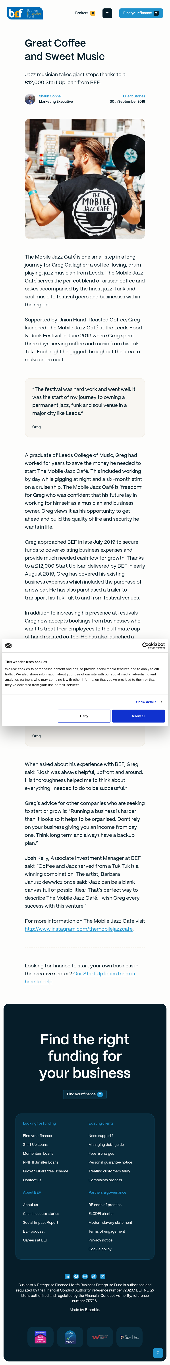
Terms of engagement (107, 1231)
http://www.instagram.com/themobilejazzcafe (79, 929)
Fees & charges (101, 1153)
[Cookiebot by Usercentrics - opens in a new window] (145, 645)
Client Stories (134, 96)
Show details (146, 702)
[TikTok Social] (94, 1276)
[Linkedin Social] (67, 1276)
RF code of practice (105, 1205)
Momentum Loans (38, 1153)
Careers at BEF (35, 1240)
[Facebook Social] (76, 1276)
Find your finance (137, 13)
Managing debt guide (106, 1145)
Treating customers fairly (109, 1171)
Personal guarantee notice (110, 1162)
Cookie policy (100, 1249)
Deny (84, 716)
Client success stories (41, 1214)
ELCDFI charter (101, 1214)
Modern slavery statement (110, 1222)
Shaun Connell (50, 96)
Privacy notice (100, 1240)
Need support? (101, 1136)
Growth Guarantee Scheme (45, 1171)
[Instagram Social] (85, 1276)
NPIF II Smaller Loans (40, 1162)
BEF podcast (33, 1231)
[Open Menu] (107, 13)
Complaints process (105, 1180)
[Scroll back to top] (158, 1353)
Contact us (32, 1180)
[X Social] (102, 1276)
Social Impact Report (40, 1222)
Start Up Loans (35, 1145)
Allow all (138, 716)
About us (30, 1205)
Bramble (92, 1310)
